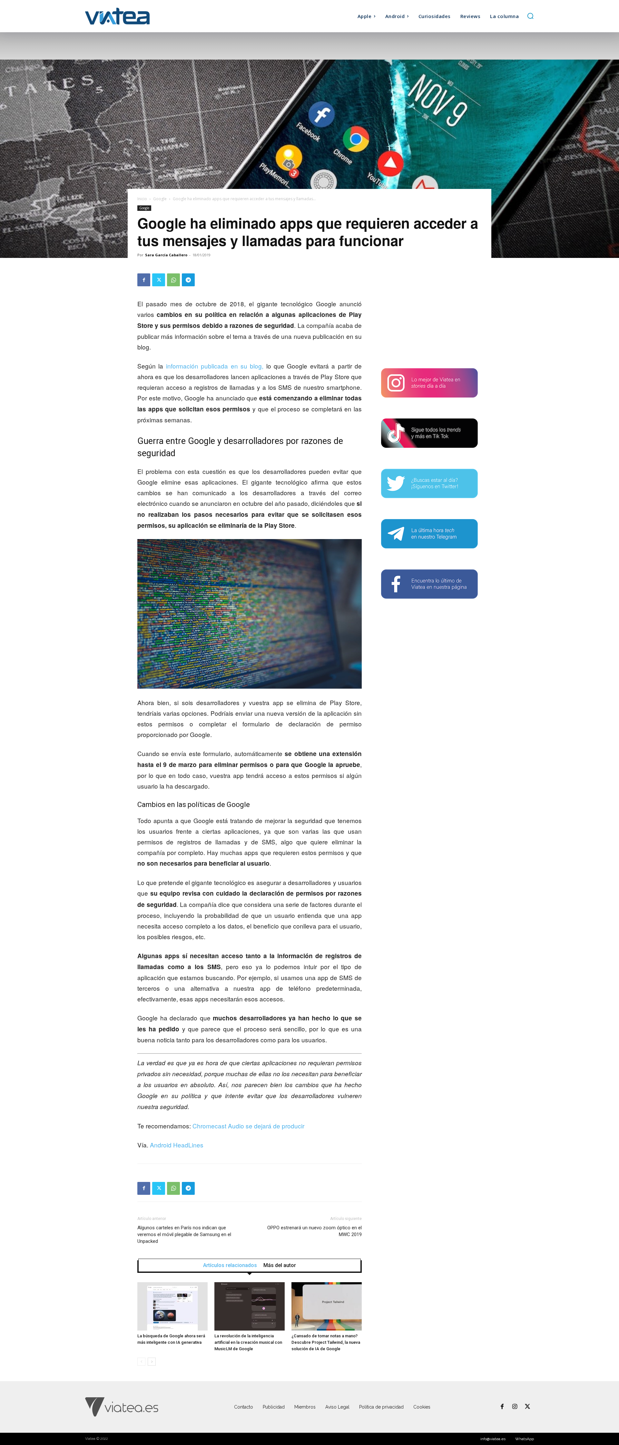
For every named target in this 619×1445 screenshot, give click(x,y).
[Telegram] (188, 279)
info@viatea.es (493, 1439)
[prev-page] (141, 1362)
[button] (530, 15)
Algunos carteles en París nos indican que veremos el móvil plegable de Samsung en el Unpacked (184, 1234)
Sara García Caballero (166, 254)
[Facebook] (143, 279)
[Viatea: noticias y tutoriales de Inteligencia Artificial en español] (141, 16)
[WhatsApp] (173, 279)
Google (160, 199)
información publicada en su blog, (215, 365)
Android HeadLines (176, 1144)
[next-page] (152, 1362)
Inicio (142, 199)
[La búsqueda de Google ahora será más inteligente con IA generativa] (172, 1306)
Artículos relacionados (230, 1265)
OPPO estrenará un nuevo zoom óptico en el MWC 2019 (314, 1231)
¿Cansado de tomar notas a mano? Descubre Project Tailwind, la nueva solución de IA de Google (325, 1342)
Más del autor (279, 1265)
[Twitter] (158, 279)
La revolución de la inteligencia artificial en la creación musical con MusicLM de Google (248, 1342)
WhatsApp (524, 1439)
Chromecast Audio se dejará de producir (248, 1125)
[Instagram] (514, 1407)
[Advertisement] (429, 313)
